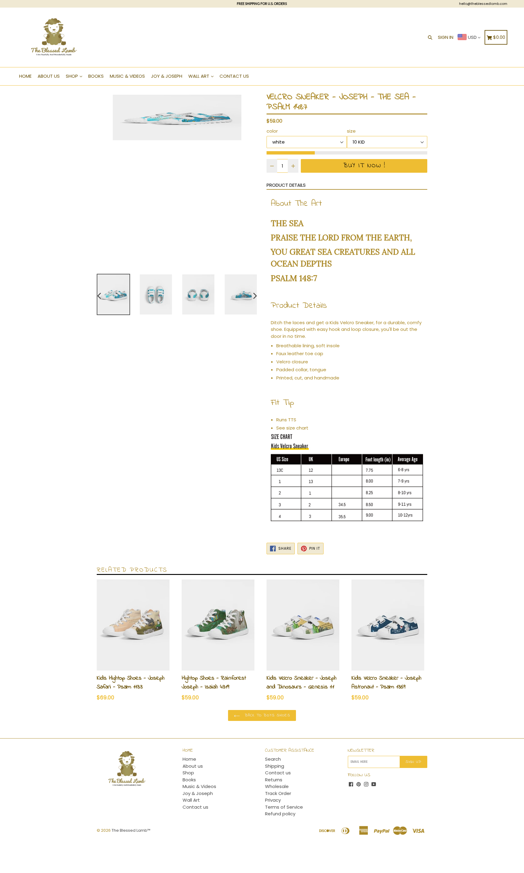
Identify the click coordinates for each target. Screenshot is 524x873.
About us (49, 76)
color (272, 131)
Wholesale (277, 786)
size (351, 131)
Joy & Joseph (166, 76)
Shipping (274, 766)
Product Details (286, 185)
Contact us (234, 76)
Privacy (273, 800)
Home (25, 76)
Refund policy (280, 813)
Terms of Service (284, 807)
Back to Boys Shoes (266, 715)
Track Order (278, 793)
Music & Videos (127, 76)
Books (96, 76)
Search (273, 759)
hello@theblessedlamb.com (483, 3)
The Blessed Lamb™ (131, 830)
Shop (72, 76)
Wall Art (199, 76)
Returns (273, 779)
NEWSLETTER (361, 750)
